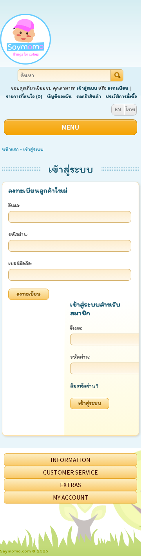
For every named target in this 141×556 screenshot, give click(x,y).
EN (118, 109)
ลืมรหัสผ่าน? (84, 386)
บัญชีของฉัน (59, 96)
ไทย (130, 109)
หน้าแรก (10, 149)
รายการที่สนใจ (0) (24, 96)
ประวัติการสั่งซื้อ (121, 96)
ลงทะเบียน (118, 88)
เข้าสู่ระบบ (87, 88)
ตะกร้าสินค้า (88, 96)
